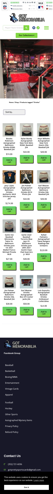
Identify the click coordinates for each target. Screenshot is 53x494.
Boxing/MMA (11, 377)
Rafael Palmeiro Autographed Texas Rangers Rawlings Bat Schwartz (43, 240)
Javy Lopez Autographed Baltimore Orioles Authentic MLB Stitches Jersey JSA (9, 192)
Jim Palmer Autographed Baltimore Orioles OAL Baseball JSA (9, 294)
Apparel (9, 394)
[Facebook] (33, 27)
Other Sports (11, 414)
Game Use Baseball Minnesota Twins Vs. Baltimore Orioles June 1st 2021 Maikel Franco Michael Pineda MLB (9, 244)
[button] (46, 28)
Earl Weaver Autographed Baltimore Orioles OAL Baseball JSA (44, 189)
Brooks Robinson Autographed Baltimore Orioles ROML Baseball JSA (9, 144)
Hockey (8, 408)
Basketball (10, 371)
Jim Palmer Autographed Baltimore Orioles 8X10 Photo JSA (26, 189)
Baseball (9, 365)
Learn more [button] (39, 480)
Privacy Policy (11, 426)
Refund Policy (11, 432)
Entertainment (12, 382)
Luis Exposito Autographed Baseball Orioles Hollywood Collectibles (44, 295)
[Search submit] (26, 27)
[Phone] (38, 27)
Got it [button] (26, 487)
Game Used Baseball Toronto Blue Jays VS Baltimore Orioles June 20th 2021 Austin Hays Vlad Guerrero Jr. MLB (26, 244)
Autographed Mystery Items (18, 420)
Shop (17, 102)
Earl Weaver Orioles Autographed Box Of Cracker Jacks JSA (26, 294)
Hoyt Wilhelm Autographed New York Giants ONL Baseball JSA (44, 142)
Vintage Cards (12, 388)
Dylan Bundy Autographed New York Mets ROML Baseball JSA (26, 142)
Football (9, 402)
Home (11, 102)
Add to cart (9, 161)
